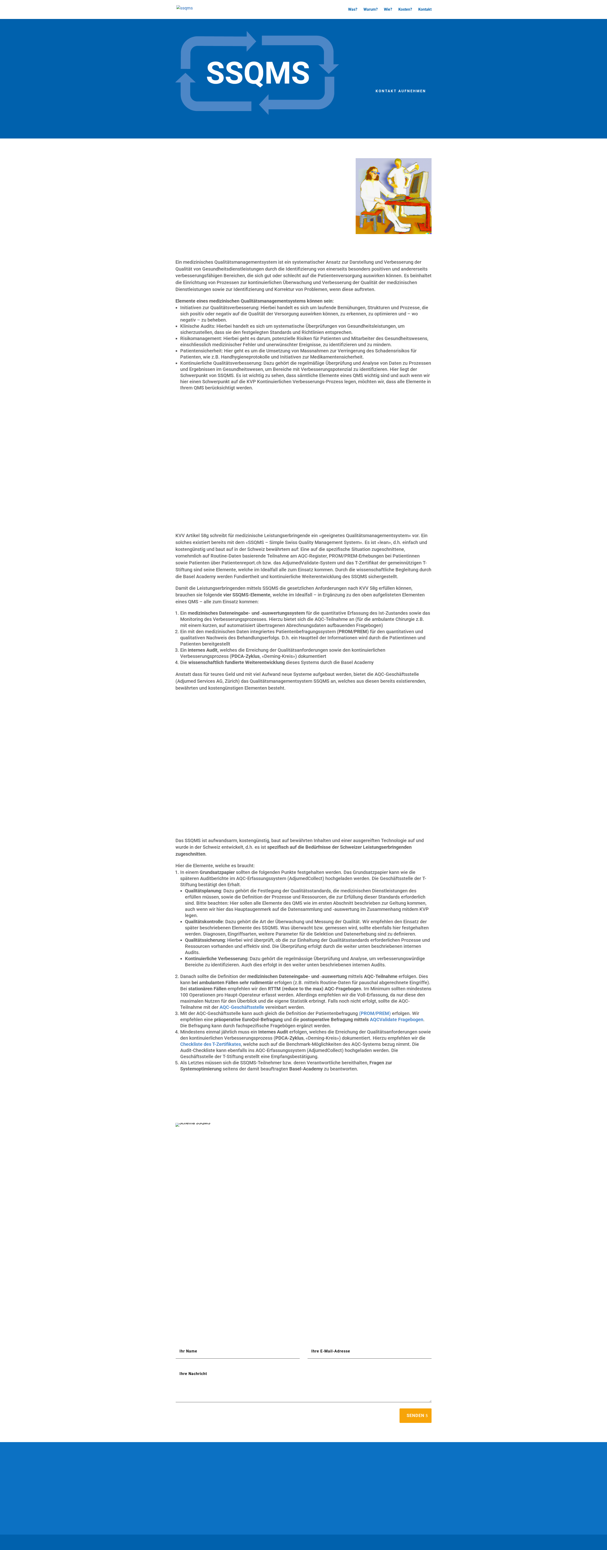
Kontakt (425, 10)
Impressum (183, 1542)
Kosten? (405, 10)
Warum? (370, 10)
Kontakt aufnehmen (401, 91)
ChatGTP (223, 1503)
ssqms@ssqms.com (383, 1510)
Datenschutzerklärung (211, 1542)
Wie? (388, 10)
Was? (352, 10)
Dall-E (269, 1503)
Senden (415, 1415)
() (375, 1013)
